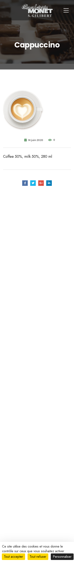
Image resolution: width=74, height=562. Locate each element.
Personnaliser (62, 556)
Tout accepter (13, 556)
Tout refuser (38, 556)
